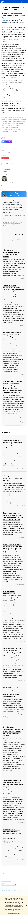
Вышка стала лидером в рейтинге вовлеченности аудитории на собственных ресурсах (13, 783)
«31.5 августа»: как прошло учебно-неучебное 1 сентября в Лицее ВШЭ (13, 650)
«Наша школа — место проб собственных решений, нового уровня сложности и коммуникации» (12, 833)
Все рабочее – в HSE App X (13, 235)
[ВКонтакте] (2, 138)
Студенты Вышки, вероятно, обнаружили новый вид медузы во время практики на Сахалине (13, 288)
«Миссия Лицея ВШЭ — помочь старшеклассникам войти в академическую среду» (13, 443)
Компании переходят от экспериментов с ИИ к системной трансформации (13, 334)
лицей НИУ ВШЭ (6, 163)
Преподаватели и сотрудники (7, 879)
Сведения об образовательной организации (11, 894)
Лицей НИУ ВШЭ (5, 171)
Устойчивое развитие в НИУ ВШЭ (8, 877)
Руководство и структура (6, 875)
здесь (12, 903)
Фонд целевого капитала (6, 886)
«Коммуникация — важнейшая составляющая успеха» (13, 478)
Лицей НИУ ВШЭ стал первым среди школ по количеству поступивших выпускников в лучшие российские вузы (12, 691)
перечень (4, 20)
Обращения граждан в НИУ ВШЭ (8, 884)
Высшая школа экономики (9, 1)
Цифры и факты (4, 873)
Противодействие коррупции (7, 888)
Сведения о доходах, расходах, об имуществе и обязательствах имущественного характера (11, 891)
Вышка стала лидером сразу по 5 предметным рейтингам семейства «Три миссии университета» (13, 516)
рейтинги (13, 163)
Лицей (21, 30)
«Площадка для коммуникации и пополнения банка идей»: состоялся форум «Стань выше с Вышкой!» (12, 595)
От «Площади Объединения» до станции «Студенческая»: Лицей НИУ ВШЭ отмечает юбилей (13, 731)
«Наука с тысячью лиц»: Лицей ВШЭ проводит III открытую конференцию (12, 546)
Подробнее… (5, 225)
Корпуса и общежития (6, 880)
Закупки (3, 882)
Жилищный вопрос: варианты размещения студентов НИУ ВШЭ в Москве (11, 253)
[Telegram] (4, 138)
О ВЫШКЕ (4, 871)
